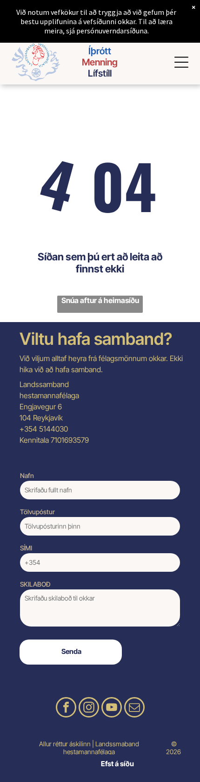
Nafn (27, 475)
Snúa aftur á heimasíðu (100, 300)
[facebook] (66, 708)
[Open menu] (181, 62)
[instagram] (89, 708)
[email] (134, 708)
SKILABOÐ (35, 584)
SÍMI (26, 548)
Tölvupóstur (37, 512)
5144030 (53, 428)
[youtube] (111, 708)
